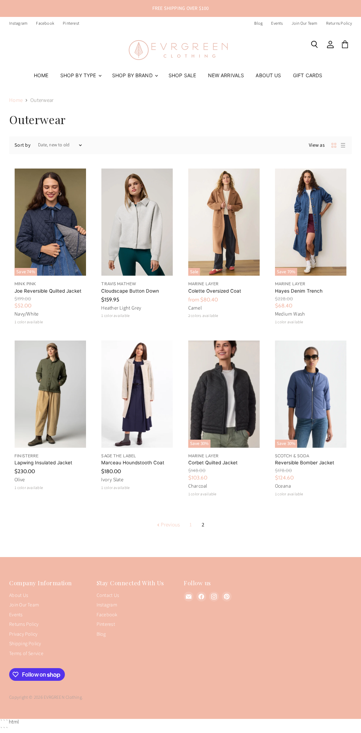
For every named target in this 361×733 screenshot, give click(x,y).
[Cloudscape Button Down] (137, 222)
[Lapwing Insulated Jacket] (50, 393)
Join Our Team (305, 23)
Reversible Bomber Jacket (304, 462)
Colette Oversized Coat (214, 291)
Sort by (22, 145)
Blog (258, 23)
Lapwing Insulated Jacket (43, 462)
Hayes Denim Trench (299, 291)
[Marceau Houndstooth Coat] (137, 393)
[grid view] (333, 145)
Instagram (18, 23)
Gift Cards (307, 75)
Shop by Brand (133, 75)
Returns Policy (339, 23)
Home (41, 75)
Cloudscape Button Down (130, 291)
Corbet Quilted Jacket (213, 462)
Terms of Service (26, 653)
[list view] (343, 145)
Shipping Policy (25, 643)
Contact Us (108, 595)
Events (277, 23)
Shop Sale (182, 75)
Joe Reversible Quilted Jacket (47, 291)
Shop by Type (79, 75)
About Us (268, 75)
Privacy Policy (23, 634)
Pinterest (71, 23)
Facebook (45, 23)
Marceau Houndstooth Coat (132, 462)
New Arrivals (226, 75)
